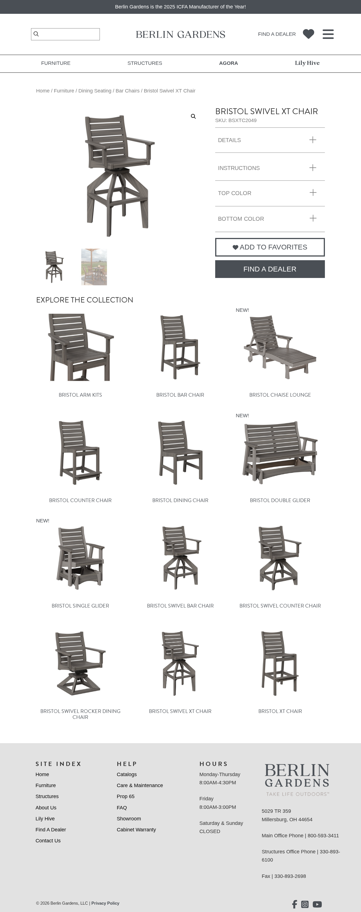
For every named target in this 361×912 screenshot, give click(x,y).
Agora (228, 63)
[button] (193, 116)
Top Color (234, 193)
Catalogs (127, 774)
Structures (144, 63)
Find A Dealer (51, 829)
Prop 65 (126, 796)
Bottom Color (241, 219)
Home (43, 91)
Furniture (56, 63)
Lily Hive (307, 63)
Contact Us (48, 840)
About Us (46, 808)
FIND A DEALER (269, 269)
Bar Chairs (128, 91)
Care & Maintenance (140, 785)
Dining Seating (94, 91)
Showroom (129, 819)
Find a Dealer (277, 34)
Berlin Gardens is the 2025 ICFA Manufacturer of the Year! (180, 7)
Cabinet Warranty (136, 829)
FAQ (122, 808)
